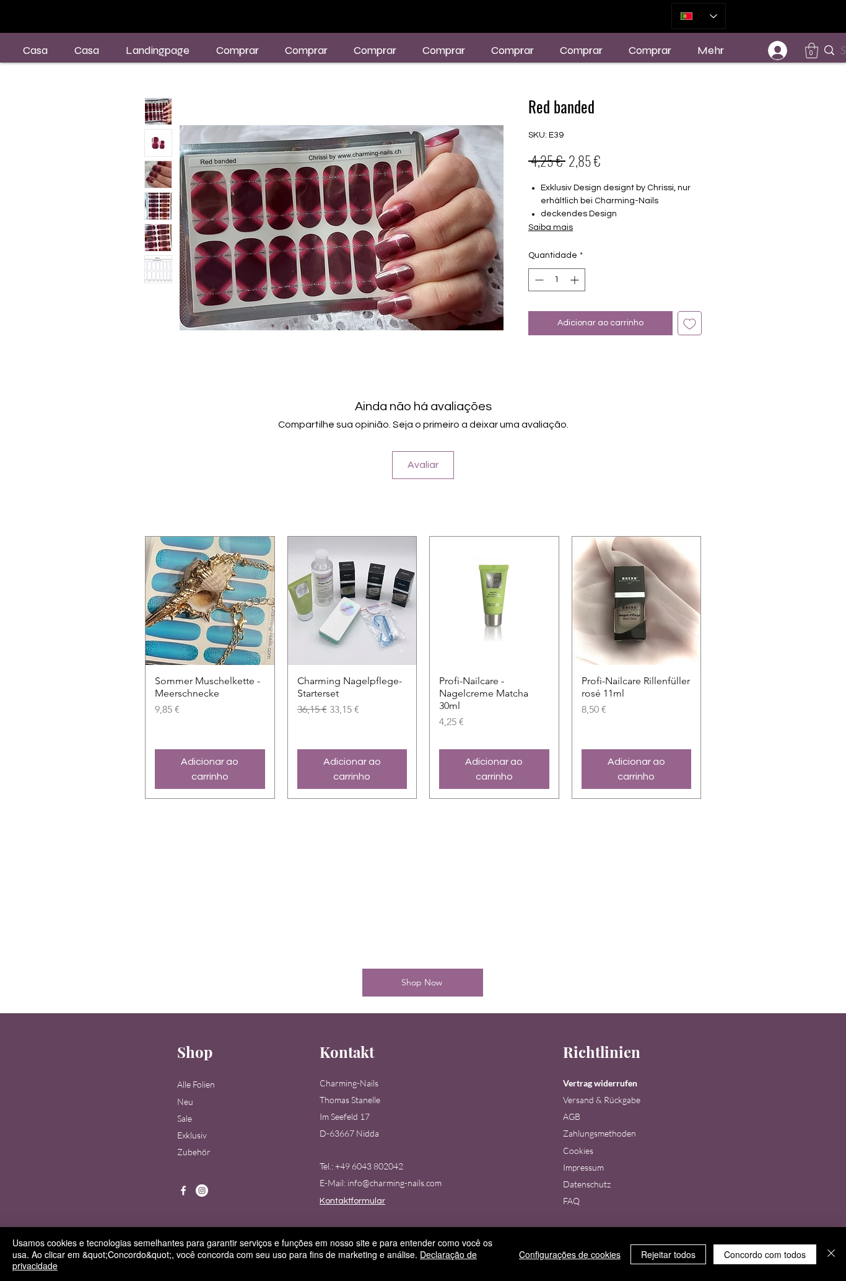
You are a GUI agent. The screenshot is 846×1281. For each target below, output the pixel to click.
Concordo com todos (765, 1254)
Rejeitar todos (668, 1254)
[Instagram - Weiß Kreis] (202, 1190)
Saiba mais (550, 227)
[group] (423, 667)
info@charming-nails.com (394, 1183)
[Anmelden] (778, 50)
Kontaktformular (352, 1201)
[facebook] (183, 1190)
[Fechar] (831, 1254)
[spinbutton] (557, 280)
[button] (811, 50)
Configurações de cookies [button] (570, 1254)
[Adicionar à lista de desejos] (690, 323)
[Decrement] (538, 280)
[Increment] (575, 280)
